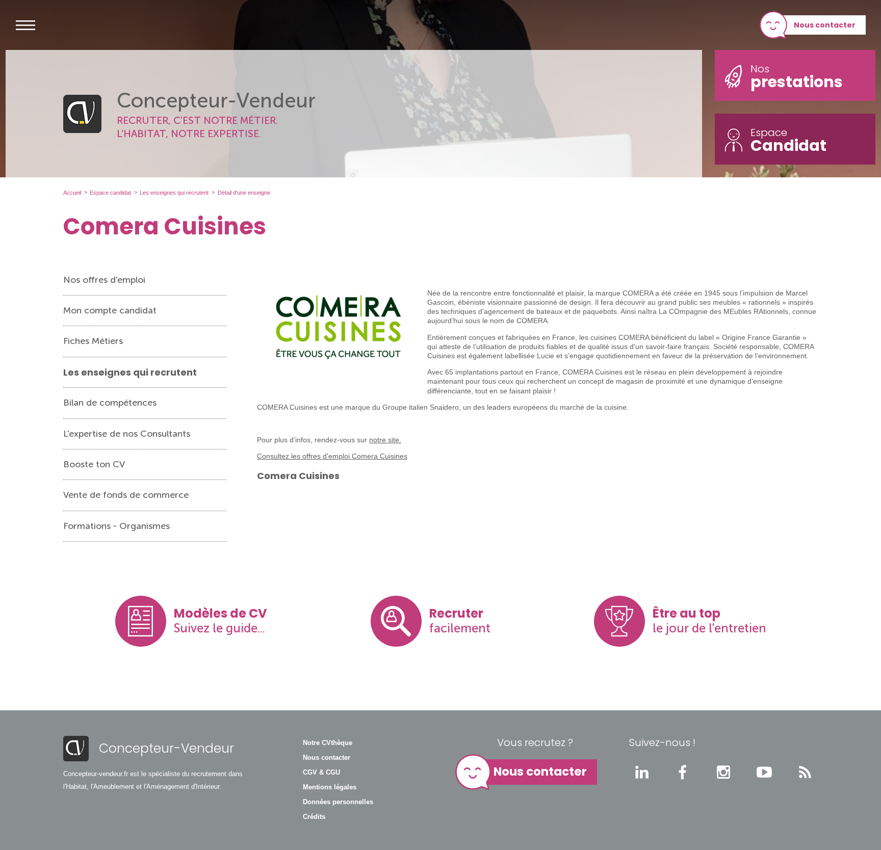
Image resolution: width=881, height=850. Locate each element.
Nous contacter (825, 25)
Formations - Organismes (116, 526)
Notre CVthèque (327, 743)
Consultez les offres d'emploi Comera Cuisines (332, 456)
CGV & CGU (321, 772)
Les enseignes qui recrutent (130, 372)
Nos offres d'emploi (104, 279)
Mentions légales (329, 787)
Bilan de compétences (110, 402)
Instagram (723, 772)
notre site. (385, 440)
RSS (805, 772)
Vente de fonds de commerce (126, 494)
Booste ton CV (94, 464)
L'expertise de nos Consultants (126, 433)
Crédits (314, 816)
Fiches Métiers (93, 341)
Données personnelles (338, 802)
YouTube (764, 772)
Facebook (682, 772)
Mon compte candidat (110, 310)
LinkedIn (642, 772)
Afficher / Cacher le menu (25, 25)
